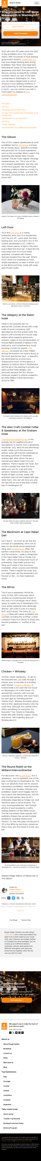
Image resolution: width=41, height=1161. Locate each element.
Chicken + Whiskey (8, 124)
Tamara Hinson (15, 889)
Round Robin (25, 776)
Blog (5, 1067)
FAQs (5, 1058)
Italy (5, 1077)
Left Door (5, 107)
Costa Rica (7, 1095)
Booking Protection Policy (13, 1123)
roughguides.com (7, 42)
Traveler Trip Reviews (11, 1119)
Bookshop (7, 1049)
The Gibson (6, 104)
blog (16, 42)
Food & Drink (26, 920)
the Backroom (17, 549)
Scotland (6, 1100)
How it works (15, 3)
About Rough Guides (11, 1044)
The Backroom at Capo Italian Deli (14, 118)
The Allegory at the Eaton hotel (13, 110)
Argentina (7, 1104)
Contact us (7, 1053)
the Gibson (24, 145)
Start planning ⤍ (16, 1000)
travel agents (9, 934)
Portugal (6, 1081)
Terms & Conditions (7, 1140)
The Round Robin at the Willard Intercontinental (19, 127)
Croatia (6, 1086)
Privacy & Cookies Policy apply (23, 1140)
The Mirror (5, 121)
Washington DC (29, 60)
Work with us (8, 1062)
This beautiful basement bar (14, 440)
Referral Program (10, 1128)
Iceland (6, 1090)
